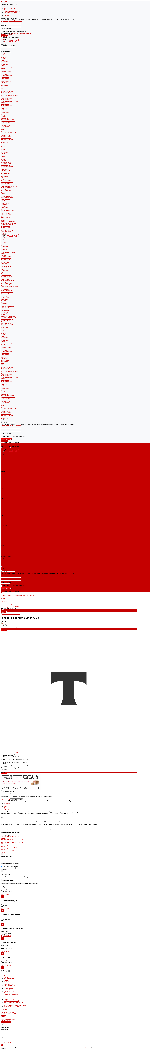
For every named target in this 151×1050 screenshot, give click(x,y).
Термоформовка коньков (11, 1006)
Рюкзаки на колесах (7, 91)
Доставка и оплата (9, 8)
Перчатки (3, 58)
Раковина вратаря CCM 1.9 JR (9, 850)
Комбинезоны (5, 85)
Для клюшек (4, 114)
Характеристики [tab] (8, 805)
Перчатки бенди (5, 135)
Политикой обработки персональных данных (76, 1047)
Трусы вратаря (5, 77)
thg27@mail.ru (5, 2)
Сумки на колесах (6, 89)
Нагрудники (4, 61)
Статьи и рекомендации (11, 12)
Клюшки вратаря (6, 72)
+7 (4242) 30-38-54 (6, 965)
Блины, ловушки (6, 71)
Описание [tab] (7, 803)
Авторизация (4, 36)
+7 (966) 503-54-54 (6, 936)
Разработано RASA (6, 1043)
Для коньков (4, 116)
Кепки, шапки (5, 104)
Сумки (2, 179)
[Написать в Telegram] (5, 53)
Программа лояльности (11, 9)
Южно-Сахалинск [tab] (33, 883)
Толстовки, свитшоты (7, 106)
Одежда (3, 193)
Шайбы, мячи (5, 112)
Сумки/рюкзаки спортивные (9, 95)
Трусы (2, 60)
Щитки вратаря (5, 79)
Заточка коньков (9, 999)
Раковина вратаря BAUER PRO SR (10, 848)
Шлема (3, 65)
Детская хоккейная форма (11, 992)
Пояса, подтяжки (6, 123)
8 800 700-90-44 (5, 50)
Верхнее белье (5, 82)
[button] (69, 755)
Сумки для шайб (6, 99)
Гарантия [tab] (6, 809)
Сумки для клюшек (6, 96)
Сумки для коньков (6, 98)
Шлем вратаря (5, 78)
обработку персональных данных (22, 33)
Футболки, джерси (6, 105)
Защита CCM (7, 990)
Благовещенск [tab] (4, 883)
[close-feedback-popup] (2, 854)
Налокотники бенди (7, 133)
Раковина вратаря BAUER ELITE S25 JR (12, 842)
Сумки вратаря (5, 94)
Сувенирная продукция (7, 119)
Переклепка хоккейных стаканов (13, 1002)
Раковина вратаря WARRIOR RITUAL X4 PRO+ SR (15, 845)
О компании (7, 7)
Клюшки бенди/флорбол (8, 132)
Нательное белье (6, 172)
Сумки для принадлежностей (9, 101)
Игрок (2, 145)
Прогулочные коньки (7, 140)
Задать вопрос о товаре (16, 799)
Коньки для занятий (7, 139)
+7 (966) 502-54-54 (6, 922)
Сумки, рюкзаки (5, 108)
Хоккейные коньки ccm (11, 994)
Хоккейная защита (9, 991)
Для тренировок (5, 125)
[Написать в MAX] (13, 53)
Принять (3, 1048)
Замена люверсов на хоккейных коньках (16, 1003)
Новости (3, 1016)
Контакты (6, 15)
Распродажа (4, 233)
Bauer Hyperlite (8, 988)
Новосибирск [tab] (18, 883)
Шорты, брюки (5, 84)
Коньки (3, 55)
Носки (2, 87)
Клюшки (3, 57)
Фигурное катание (6, 227)
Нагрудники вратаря (7, 75)
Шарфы (3, 109)
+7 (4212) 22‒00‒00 (6, 951)
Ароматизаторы (5, 122)
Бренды (6, 987)
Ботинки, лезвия (6, 138)
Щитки (3, 62)
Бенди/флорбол (5, 217)
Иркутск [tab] (12, 883)
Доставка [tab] (6, 808)
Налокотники (5, 64)
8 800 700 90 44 (5, 799)
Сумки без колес (6, 92)
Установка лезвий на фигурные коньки (15, 1005)
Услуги (6, 14)
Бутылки (3, 115)
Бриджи (3, 129)
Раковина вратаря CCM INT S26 (10, 836)
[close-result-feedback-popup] (2, 871)
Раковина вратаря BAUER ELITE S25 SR (12, 839)
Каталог (3, 973)
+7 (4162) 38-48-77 (6, 894)
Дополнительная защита (8, 121)
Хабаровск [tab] (25, 883)
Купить (3, 838)
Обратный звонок (6, 1022)
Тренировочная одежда (8, 67)
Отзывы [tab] (6, 806)
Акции (2, 1017)
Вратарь (3, 159)
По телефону (14, 866)
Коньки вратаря (5, 74)
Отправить (3, 869)
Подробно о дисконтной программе (11, 21)
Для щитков (4, 118)
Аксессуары (4, 70)
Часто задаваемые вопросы (12, 11)
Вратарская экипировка (8, 131)
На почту (5, 866)
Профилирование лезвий (11, 1001)
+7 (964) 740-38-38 (6, 908)
